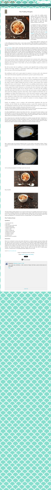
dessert (23, 254)
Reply (9, 267)
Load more (26, 288)
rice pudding (31, 254)
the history (9, 47)
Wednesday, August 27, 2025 (18, 263)
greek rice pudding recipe (12, 250)
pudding (26, 254)
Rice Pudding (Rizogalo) (26, 12)
